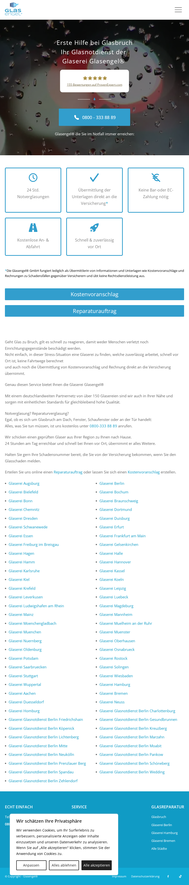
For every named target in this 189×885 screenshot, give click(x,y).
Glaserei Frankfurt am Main (122, 535)
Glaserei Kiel (19, 579)
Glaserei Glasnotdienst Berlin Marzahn (131, 736)
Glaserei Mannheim (115, 614)
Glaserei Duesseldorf (26, 701)
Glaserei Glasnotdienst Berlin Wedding (132, 771)
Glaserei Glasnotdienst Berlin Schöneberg (134, 763)
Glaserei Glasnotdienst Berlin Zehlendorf (43, 780)
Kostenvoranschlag (94, 294)
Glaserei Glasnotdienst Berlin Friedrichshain (46, 719)
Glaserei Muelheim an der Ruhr (125, 623)
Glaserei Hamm (22, 561)
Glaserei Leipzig (112, 588)
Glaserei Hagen (21, 553)
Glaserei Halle (111, 553)
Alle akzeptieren (96, 865)
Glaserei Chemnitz (24, 509)
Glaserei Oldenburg (25, 649)
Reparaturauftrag (94, 310)
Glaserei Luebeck (113, 596)
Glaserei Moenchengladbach (32, 623)
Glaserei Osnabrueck (117, 649)
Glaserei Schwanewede (28, 526)
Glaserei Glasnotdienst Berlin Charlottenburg (137, 710)
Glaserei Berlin (111, 483)
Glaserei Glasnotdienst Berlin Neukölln (41, 754)
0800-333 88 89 (103, 425)
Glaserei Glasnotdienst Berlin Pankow (131, 754)
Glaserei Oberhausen (117, 640)
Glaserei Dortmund (115, 509)
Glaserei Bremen (113, 693)
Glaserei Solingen (114, 666)
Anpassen (31, 865)
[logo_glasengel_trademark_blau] (13, 9)
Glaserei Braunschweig (118, 500)
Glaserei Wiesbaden (116, 675)
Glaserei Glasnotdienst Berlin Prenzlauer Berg (47, 763)
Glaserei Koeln (111, 579)
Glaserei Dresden (23, 518)
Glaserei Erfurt (111, 526)
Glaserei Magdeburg (116, 605)
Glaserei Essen (21, 535)
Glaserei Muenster (114, 631)
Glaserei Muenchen (25, 631)
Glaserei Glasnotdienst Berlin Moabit (130, 745)
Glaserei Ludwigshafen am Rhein (36, 605)
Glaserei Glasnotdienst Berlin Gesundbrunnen (138, 719)
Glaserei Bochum (113, 491)
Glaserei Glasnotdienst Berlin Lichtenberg (44, 736)
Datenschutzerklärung (145, 876)
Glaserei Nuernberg (25, 640)
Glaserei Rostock (113, 658)
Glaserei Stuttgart (23, 675)
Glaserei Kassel (112, 570)
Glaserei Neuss (112, 701)
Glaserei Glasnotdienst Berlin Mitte (38, 745)
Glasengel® (30, 876)
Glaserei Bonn (20, 500)
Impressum (119, 876)
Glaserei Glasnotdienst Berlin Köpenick (41, 728)
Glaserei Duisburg (114, 518)
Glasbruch (158, 817)
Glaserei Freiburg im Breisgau (34, 544)
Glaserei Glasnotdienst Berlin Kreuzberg (133, 728)
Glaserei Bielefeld (23, 491)
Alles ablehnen (64, 865)
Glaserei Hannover (115, 561)
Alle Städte (159, 848)
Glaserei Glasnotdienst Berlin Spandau (41, 771)
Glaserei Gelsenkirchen (118, 544)
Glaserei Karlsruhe (24, 570)
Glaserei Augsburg (24, 483)
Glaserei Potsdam (23, 658)
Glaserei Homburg (24, 710)
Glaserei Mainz (21, 614)
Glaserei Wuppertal (25, 684)
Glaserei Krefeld (22, 588)
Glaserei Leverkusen (26, 596)
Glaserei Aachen (22, 693)
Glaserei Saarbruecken (28, 666)
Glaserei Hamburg (114, 684)
